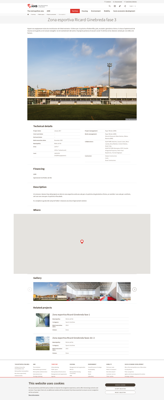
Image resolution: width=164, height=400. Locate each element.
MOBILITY (109, 364)
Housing (85, 11)
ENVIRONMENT (92, 364)
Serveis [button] (114, 6)
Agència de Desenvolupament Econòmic (135, 374)
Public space (54, 369)
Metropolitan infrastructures (58, 372)
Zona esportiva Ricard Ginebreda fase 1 (71, 314)
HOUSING (72, 364)
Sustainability (91, 369)
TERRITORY (54, 364)
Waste (89, 372)
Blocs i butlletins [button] (119, 6)
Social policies (128, 369)
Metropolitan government (39, 369)
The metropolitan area (35, 11)
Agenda (53, 376)
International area (37, 374)
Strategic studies (129, 376)
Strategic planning (37, 376)
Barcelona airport (110, 372)
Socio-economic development (124, 11)
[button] (107, 1)
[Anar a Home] (28, 14)
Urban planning (55, 367)
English (131, 6)
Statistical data (18, 375)
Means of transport (111, 369)
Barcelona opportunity (20, 373)
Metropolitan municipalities (22, 371)
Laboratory (91, 376)
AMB (48, 11)
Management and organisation (59, 374)
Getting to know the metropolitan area (20, 368)
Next (134, 288)
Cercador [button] (109, 6)
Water (89, 374)
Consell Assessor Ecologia (95, 367)
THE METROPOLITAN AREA (22, 364)
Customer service (111, 374)
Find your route (110, 367)
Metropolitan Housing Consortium (75, 372)
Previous (29, 288)
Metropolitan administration (40, 372)
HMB (71, 375)
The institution (36, 367)
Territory (75, 11)
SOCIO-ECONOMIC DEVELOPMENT (134, 364)
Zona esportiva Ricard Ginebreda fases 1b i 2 (73, 337)
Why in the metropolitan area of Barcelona (135, 367)
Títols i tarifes (109, 376)
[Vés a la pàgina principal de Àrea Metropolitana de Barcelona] (37, 6)
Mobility (107, 11)
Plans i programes (129, 372)
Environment (96, 11)
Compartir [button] (125, 6)
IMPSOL (72, 369)
